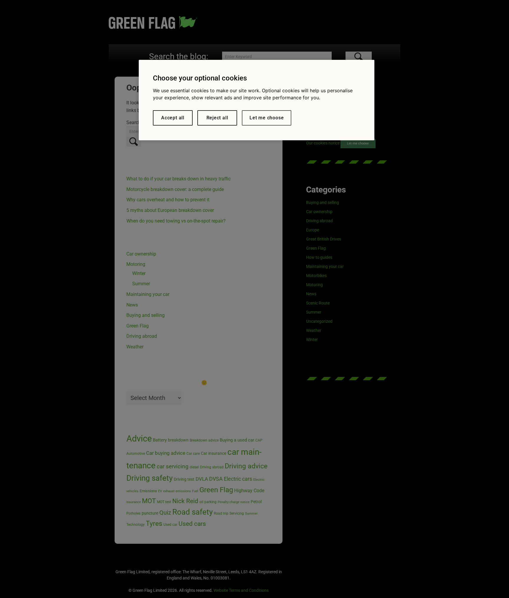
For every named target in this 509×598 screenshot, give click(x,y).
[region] (256, 100)
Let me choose (266, 118)
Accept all (172, 118)
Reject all (217, 118)
